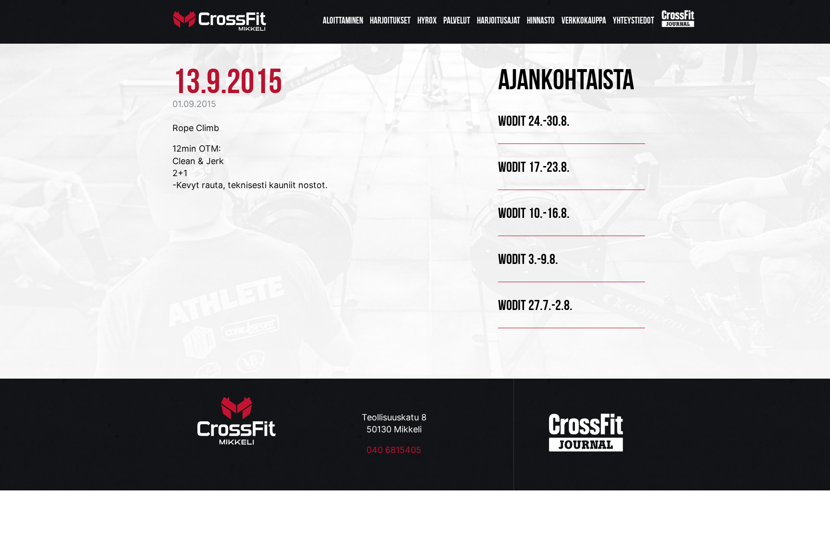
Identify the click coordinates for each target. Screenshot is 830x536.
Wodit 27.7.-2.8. (535, 305)
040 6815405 (393, 450)
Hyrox (427, 20)
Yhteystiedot (633, 20)
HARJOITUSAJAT (498, 20)
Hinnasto (541, 20)
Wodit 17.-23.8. (534, 167)
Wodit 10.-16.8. (534, 213)
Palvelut (456, 20)
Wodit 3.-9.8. (528, 259)
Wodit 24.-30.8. (534, 121)
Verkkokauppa (583, 20)
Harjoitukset (390, 20)
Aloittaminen (343, 20)
